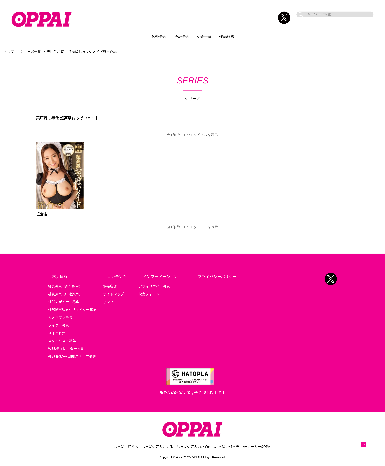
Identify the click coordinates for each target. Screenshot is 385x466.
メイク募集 (56, 333)
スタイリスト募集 (62, 341)
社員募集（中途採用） (65, 294)
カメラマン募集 (60, 317)
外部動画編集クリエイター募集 (72, 310)
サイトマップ (113, 294)
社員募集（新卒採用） (65, 286)
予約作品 (158, 36)
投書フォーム (149, 294)
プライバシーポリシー (217, 276)
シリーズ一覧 (30, 51)
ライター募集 (58, 325)
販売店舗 (110, 286)
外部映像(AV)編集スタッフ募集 (72, 356)
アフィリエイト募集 (154, 286)
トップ (9, 51)
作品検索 (227, 36)
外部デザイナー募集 (63, 302)
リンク (108, 302)
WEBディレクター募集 (66, 348)
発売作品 (181, 36)
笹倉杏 (42, 214)
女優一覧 (204, 36)
